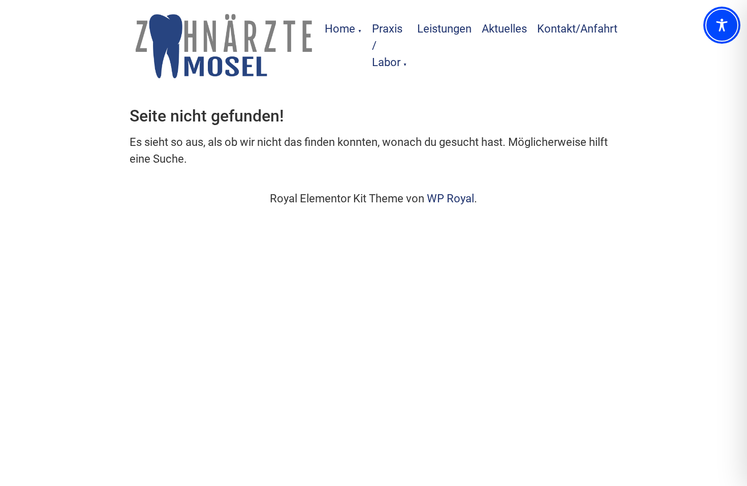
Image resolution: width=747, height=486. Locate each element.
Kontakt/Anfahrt (577, 28)
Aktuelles (504, 28)
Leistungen (444, 28)
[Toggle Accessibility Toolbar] (721, 25)
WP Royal (450, 198)
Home (340, 28)
